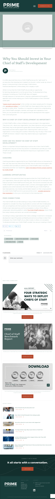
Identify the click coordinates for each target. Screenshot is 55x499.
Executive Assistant (22, 239)
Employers (9, 239)
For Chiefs (34, 239)
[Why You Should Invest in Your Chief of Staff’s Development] (27, 27)
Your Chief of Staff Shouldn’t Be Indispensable (27, 415)
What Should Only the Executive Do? (25, 407)
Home (22, 482)
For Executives (10, 242)
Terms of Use (24, 487)
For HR (21, 242)
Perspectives (24, 484)
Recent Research (12, 70)
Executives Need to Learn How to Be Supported (28, 422)
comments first (47, 253)
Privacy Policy (24, 485)
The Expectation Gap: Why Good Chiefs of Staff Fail (29, 429)
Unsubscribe (24, 488)
